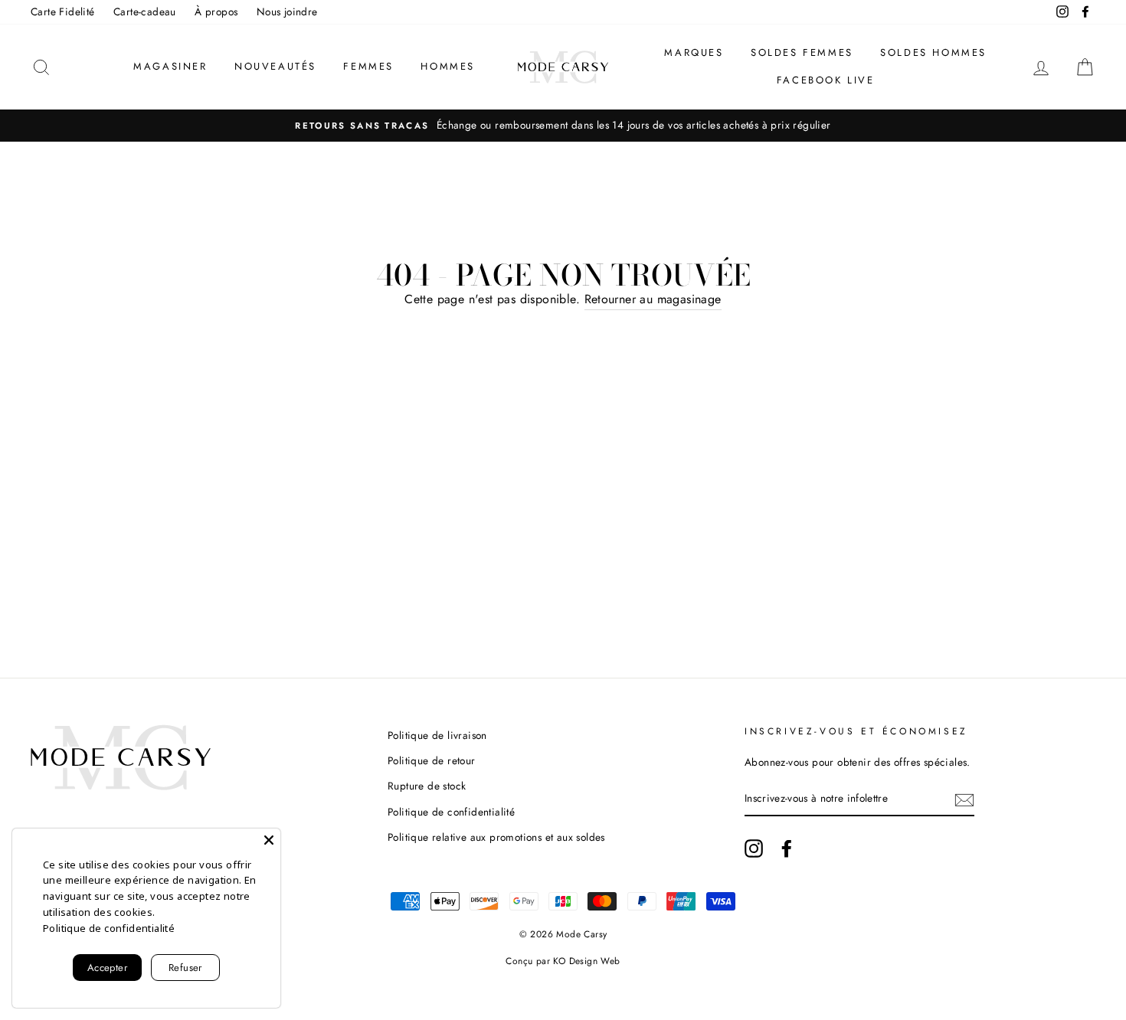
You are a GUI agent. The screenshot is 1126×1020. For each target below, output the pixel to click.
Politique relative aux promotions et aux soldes (496, 837)
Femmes (368, 66)
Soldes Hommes (933, 52)
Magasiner (170, 66)
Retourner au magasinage (653, 299)
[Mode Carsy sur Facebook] (786, 848)
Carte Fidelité (63, 11)
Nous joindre (287, 11)
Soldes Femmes (802, 52)
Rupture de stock (427, 785)
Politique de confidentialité (451, 811)
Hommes (448, 66)
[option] (563, 125)
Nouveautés (275, 66)
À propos (216, 11)
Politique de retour (432, 760)
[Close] (269, 840)
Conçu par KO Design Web (563, 961)
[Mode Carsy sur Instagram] (754, 848)
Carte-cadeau (144, 11)
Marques (693, 52)
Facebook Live (826, 80)
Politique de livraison (437, 735)
